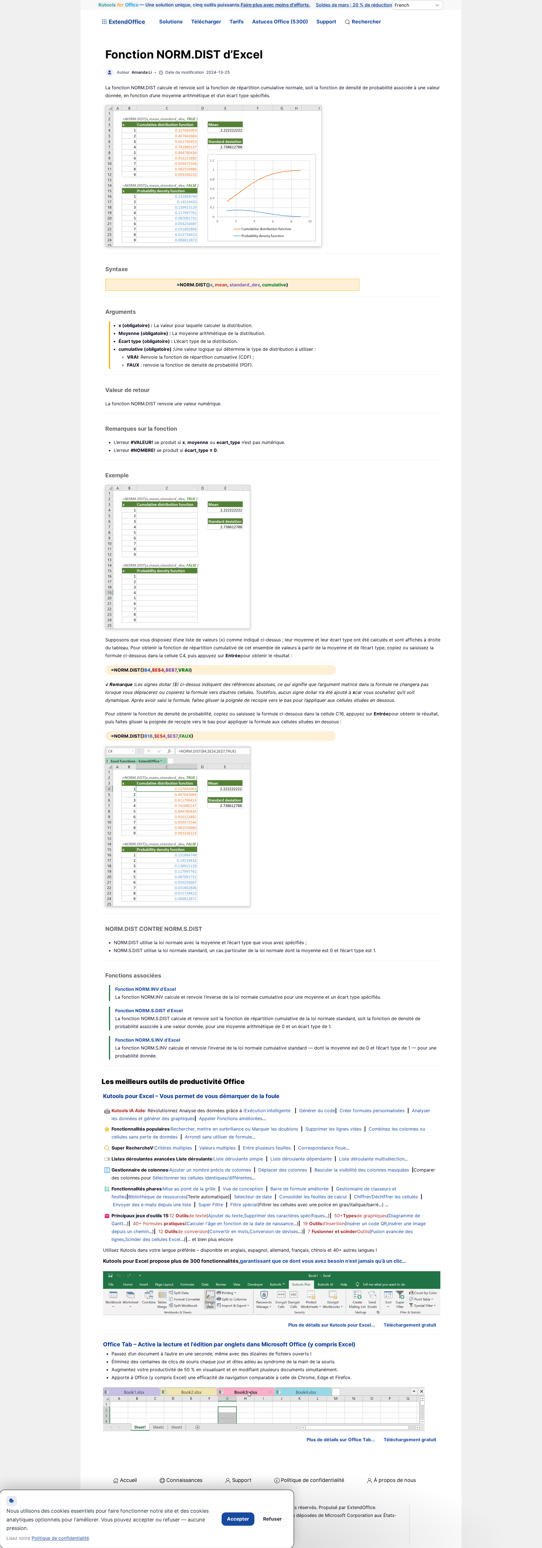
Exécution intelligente (267, 1110)
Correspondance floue (322, 1148)
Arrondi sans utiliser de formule (218, 1137)
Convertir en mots (228, 1231)
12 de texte (187, 1215)
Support (326, 22)
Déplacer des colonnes (282, 1170)
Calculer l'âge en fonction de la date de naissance (240, 1223)
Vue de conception (243, 1189)
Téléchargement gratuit (410, 1325)
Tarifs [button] (237, 22)
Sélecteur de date (253, 1196)
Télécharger (206, 22)
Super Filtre (210, 1204)
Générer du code (317, 1110)
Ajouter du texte (225, 1215)
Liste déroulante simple (238, 1159)
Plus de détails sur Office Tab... (341, 1439)
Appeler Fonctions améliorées (230, 1118)
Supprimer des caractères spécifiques (284, 1215)
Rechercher (366, 22)
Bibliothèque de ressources (157, 1196)
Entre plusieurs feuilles (267, 1148)
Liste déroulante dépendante (301, 1159)
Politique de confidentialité (312, 1480)
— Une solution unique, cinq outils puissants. (204, 5)
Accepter (238, 1519)
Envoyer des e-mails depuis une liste (152, 1204)
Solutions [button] (171, 22)
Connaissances (184, 1480)
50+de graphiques (360, 1215)
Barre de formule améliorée (299, 1189)
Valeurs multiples (217, 1148)
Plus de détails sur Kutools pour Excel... (331, 1325)
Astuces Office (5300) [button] (280, 22)
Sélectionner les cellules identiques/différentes (202, 1178)
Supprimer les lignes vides (333, 1129)
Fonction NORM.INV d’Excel (145, 989)
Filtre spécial (243, 1204)
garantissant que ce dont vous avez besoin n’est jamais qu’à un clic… (323, 1261)
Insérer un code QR (366, 1223)
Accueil (128, 1480)
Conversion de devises (274, 1231)
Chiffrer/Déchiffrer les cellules (386, 1196)
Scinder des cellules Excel (152, 1239)
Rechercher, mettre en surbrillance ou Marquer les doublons (234, 1129)
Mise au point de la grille (189, 1189)
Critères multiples (173, 1148)
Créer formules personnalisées (372, 1110)
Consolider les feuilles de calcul (313, 1196)
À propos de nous (395, 1480)
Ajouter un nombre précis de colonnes (210, 1170)
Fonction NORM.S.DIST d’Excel (149, 1010)
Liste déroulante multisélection (372, 1159)
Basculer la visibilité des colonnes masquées (361, 1170)
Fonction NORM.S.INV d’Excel (147, 1040)
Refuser (272, 1519)
